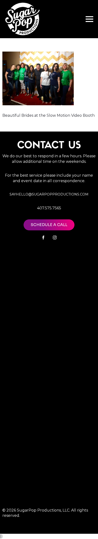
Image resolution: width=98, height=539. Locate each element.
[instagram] (54, 237)
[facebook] (43, 237)
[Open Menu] (89, 19)
